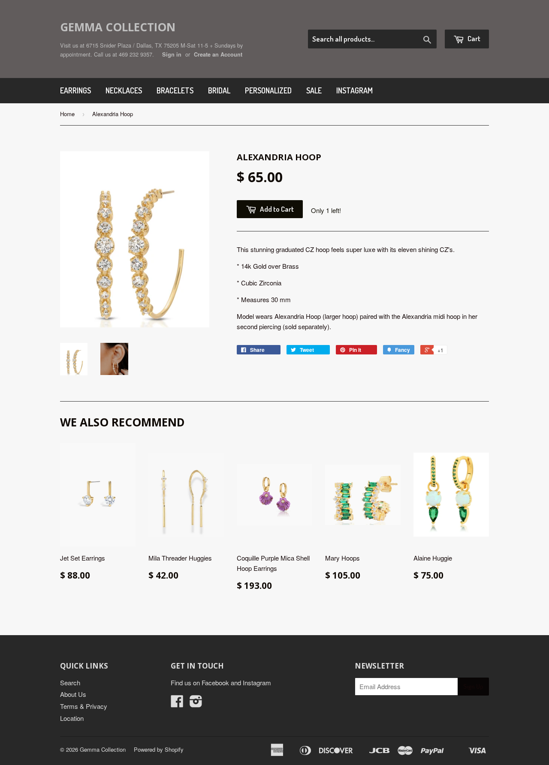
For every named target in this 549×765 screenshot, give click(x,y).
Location (72, 718)
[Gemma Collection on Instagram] (196, 703)
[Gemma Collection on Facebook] (177, 703)
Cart (473, 38)
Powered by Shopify (159, 749)
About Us (73, 694)
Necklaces (124, 90)
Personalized (268, 90)
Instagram (354, 90)
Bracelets (175, 90)
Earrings (75, 90)
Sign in (171, 54)
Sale (314, 90)
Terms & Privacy (83, 706)
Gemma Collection (117, 27)
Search (70, 682)
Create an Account (218, 54)
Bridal (219, 90)
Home (67, 114)
